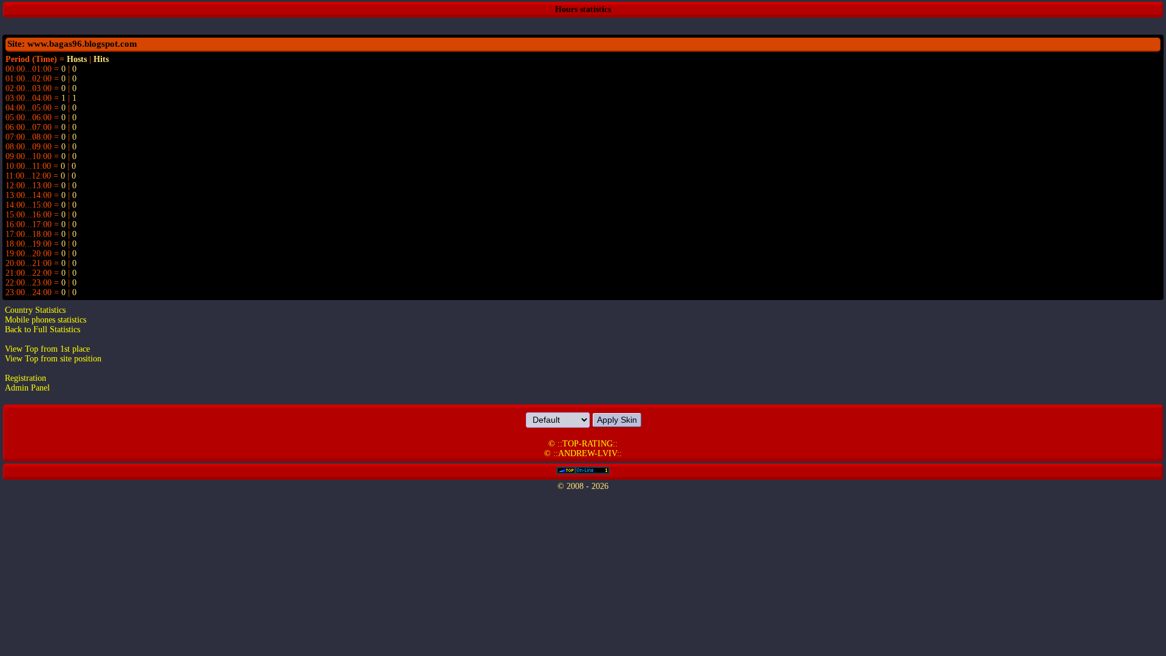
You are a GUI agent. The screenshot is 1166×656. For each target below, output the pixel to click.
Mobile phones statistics (45, 319)
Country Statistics (35, 310)
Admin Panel (27, 387)
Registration (25, 378)
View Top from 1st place (47, 349)
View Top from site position (53, 358)
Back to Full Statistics (42, 329)
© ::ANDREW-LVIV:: (583, 453)
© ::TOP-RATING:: (583, 443)
